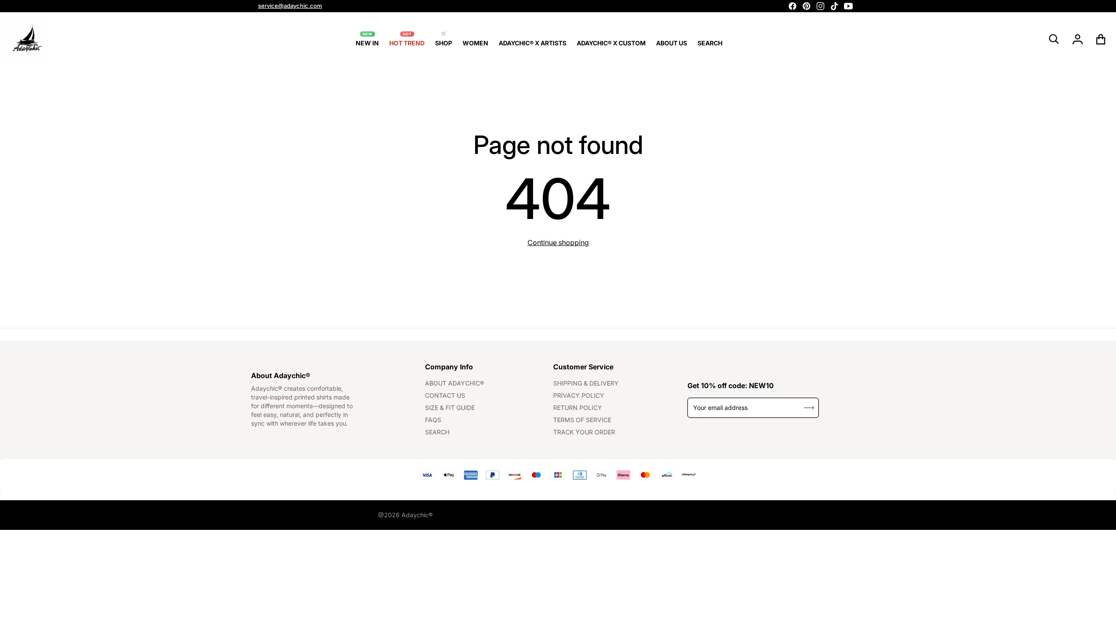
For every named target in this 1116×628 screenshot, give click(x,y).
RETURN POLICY (577, 407)
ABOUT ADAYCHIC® (454, 383)
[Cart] (1101, 39)
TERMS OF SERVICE (582, 419)
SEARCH (437, 432)
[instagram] (820, 6)
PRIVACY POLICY (578, 395)
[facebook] (792, 6)
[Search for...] (1054, 39)
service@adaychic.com (290, 5)
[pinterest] (806, 6)
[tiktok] (834, 6)
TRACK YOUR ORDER (584, 432)
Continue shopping (558, 242)
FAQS (433, 419)
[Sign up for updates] (809, 407)
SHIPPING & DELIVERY (586, 383)
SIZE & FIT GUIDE (450, 407)
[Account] (1078, 39)
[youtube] (848, 6)
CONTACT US (445, 395)
